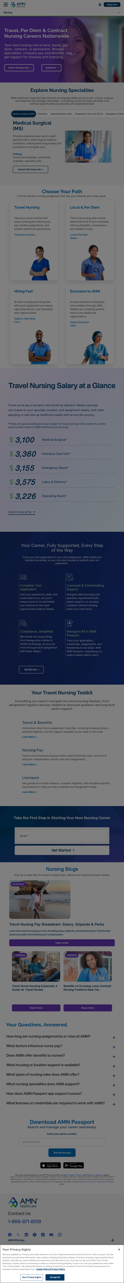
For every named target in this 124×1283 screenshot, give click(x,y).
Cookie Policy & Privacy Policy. (50, 1269)
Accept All (55, 1277)
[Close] (119, 1249)
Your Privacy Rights (31, 1277)
